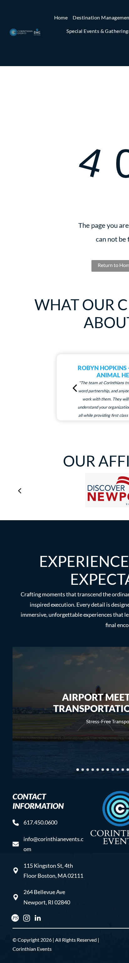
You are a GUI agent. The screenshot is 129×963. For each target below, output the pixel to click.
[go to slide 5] (97, 769)
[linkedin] (38, 919)
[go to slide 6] (102, 769)
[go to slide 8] (112, 769)
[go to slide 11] (127, 769)
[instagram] (26, 919)
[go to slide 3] (87, 769)
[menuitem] (61, 17)
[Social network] (15, 919)
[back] (74, 387)
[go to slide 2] (82, 769)
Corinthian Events (32, 949)
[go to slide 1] (77, 769)
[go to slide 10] (122, 769)
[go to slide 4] (92, 769)
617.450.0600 (40, 822)
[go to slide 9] (117, 769)
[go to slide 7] (107, 769)
